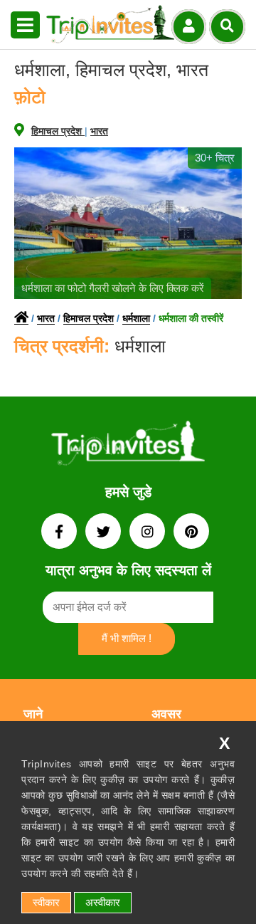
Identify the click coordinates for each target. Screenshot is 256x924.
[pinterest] (191, 533)
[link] (128, 446)
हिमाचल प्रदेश (58, 131)
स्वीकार (46, 902)
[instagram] (148, 533)
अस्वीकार (102, 902)
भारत (99, 131)
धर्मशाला (136, 318)
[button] (25, 25)
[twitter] (104, 533)
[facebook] (60, 533)
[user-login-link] (188, 27)
